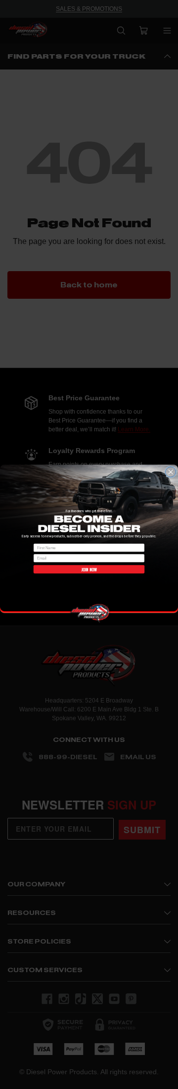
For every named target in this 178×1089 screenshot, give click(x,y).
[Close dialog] (171, 472)
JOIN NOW (89, 569)
